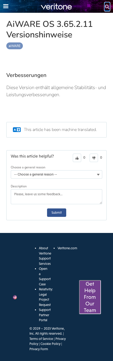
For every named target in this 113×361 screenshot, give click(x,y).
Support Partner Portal (45, 315)
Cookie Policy (50, 344)
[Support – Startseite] (56, 6)
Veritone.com (67, 248)
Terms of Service (41, 339)
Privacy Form (38, 349)
